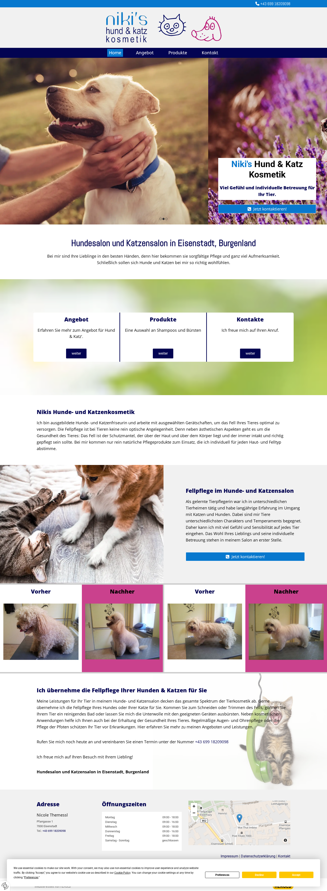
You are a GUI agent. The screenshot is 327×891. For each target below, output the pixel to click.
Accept (296, 875)
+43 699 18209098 (272, 3)
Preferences (222, 875)
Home (115, 52)
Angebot (145, 52)
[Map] (239, 823)
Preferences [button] (31, 877)
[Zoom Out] (194, 813)
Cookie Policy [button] (122, 872)
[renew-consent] (5, 886)
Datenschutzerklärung (258, 856)
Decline (259, 875)
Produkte (177, 52)
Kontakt (210, 52)
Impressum (229, 856)
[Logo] (163, 27)
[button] (59, 208)
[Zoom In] (194, 806)
